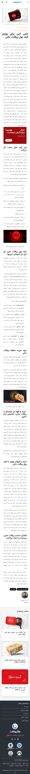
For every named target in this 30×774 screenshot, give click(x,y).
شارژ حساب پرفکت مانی (20, 497)
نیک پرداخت (11, 565)
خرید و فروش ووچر (22, 468)
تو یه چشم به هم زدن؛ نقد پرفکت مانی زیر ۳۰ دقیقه (15, 689)
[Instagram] (15, 739)
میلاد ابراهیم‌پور (24, 600)
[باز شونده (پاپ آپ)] (28, 2)
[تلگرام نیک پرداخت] (17, 739)
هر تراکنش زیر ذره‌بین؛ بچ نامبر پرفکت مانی (15, 633)
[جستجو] (6, 2)
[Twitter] (12, 739)
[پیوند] (17, 2)
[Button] (2, 2)
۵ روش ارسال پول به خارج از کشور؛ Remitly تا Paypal (15, 661)
